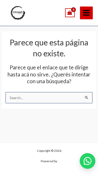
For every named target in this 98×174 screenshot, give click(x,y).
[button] (87, 161)
